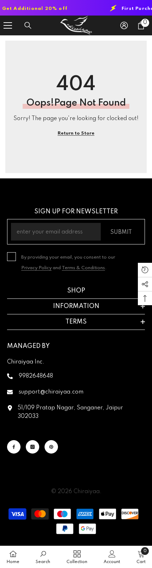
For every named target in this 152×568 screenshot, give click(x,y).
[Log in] (124, 25)
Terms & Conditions (83, 268)
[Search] (28, 25)
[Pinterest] (51, 447)
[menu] (8, 25)
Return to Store (76, 133)
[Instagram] (32, 447)
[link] (43, 557)
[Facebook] (14, 447)
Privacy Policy (36, 268)
